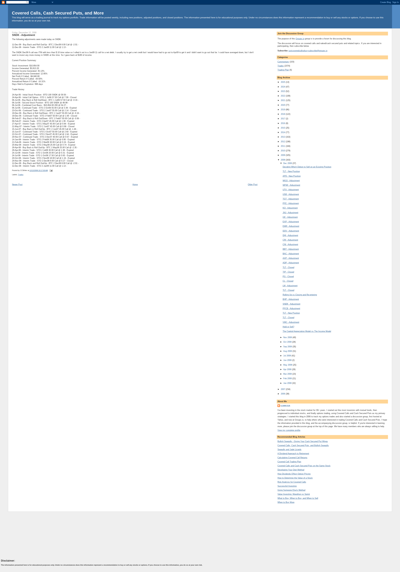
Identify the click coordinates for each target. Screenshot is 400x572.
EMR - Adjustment (291, 226)
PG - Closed (288, 276)
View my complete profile (289, 430)
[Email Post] (50, 170)
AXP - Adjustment (291, 258)
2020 (283, 105)
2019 (283, 109)
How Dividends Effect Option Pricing (294, 474)
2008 (283, 160)
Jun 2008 (287, 360)
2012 (283, 141)
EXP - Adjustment (291, 221)
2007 (283, 389)
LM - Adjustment (290, 286)
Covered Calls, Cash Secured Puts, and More (58, 13)
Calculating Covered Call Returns (292, 457)
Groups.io (300, 38)
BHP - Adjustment (291, 299)
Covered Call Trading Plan (289, 462)
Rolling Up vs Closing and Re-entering (300, 295)
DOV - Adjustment (291, 231)
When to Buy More (286, 502)
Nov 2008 (287, 337)
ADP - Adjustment (291, 263)
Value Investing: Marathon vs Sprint (294, 494)
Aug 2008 (287, 351)
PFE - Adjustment (291, 203)
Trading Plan (283, 70)
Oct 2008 (287, 342)
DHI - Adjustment (290, 235)
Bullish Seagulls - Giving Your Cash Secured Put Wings (303, 441)
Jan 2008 (287, 383)
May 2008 (288, 365)
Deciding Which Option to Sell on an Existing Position (307, 167)
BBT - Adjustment (291, 249)
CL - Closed (288, 281)
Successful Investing (287, 486)
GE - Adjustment (290, 217)
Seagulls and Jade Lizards (289, 449)
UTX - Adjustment (291, 189)
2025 (283, 82)
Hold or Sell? (288, 327)
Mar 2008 (287, 374)
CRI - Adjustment (290, 240)
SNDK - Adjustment (23, 35)
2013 (283, 137)
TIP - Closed (288, 272)
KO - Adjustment (290, 208)
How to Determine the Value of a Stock (295, 478)
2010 (283, 150)
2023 (283, 91)
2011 (283, 146)
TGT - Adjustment (291, 199)
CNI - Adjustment (290, 244)
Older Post (253, 184)
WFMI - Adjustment (291, 185)
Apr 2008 (287, 369)
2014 (283, 132)
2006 (283, 394)
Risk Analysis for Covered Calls (292, 482)
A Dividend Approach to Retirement (293, 453)
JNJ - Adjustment (290, 212)
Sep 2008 (287, 346)
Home (135, 184)
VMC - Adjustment (291, 322)
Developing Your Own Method (291, 470)
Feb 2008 (287, 378)
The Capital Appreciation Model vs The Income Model (307, 331)
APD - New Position (292, 176)
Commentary (283, 62)
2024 (283, 87)
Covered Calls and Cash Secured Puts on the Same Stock (304, 466)
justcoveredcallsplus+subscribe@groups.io (308, 51)
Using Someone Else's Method (291, 490)
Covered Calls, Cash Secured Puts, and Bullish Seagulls (303, 445)
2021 (283, 100)
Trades (20, 175)
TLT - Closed (288, 267)
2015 (283, 128)
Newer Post (17, 184)
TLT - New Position (291, 171)
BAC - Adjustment (291, 254)
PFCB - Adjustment (291, 308)
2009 (283, 155)
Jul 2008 (287, 355)
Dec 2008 (287, 163)
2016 (283, 123)
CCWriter (285, 405)
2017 (283, 118)
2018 (283, 114)
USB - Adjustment (291, 194)
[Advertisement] (24, 535)
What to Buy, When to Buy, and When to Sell (298, 498)
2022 (283, 96)
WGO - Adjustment (291, 180)
